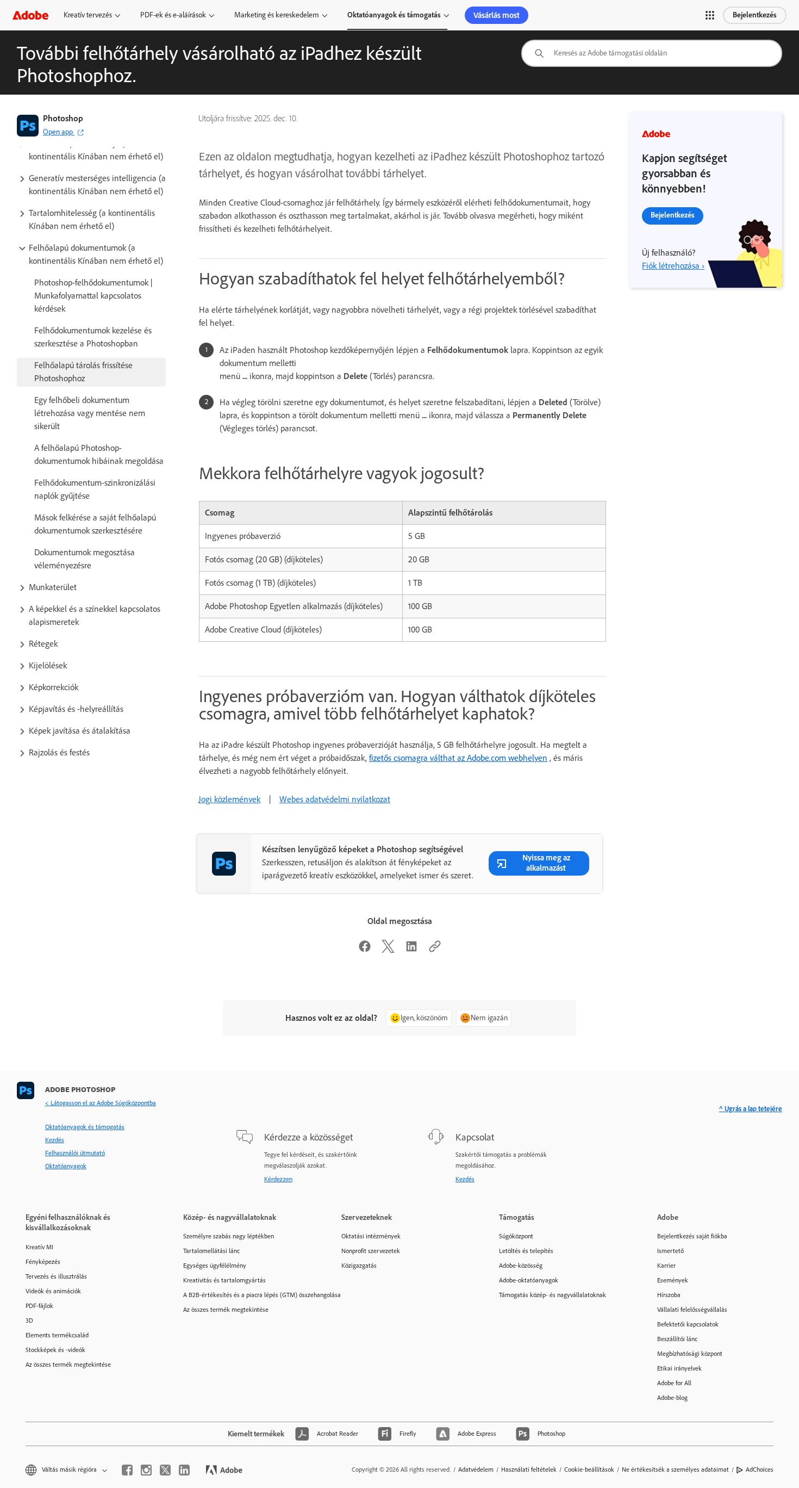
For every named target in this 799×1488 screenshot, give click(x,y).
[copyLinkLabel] (434, 950)
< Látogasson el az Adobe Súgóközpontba (100, 1103)
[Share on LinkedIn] (411, 950)
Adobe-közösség (520, 1265)
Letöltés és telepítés (526, 1251)
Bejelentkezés (755, 15)
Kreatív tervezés (88, 15)
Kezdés (54, 1140)
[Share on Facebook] (364, 950)
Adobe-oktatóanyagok (528, 1280)
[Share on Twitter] (388, 950)
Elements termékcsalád (57, 1335)
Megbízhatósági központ (689, 1353)
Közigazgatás (359, 1265)
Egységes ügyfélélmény (214, 1265)
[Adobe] (30, 15)
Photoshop (63, 118)
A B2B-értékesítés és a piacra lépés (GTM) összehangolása (245, 1295)
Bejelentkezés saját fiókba (692, 1236)
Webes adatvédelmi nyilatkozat (334, 799)
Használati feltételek (529, 1469)
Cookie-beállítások (589, 1469)
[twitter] (165, 1470)
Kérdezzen (278, 1179)
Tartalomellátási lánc (211, 1251)
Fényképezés (43, 1262)
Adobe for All (674, 1383)
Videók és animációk (53, 1291)
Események (672, 1280)
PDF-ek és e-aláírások (173, 15)
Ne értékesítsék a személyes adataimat (675, 1469)
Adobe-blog (672, 1398)
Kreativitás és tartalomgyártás (224, 1280)
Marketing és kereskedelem (276, 15)
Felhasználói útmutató (75, 1153)
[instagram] (146, 1470)
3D (29, 1320)
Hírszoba (669, 1295)
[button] (710, 15)
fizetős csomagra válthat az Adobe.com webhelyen (458, 758)
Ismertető (670, 1251)
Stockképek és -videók (55, 1350)
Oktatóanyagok (65, 1166)
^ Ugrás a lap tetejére (750, 1109)
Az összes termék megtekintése (68, 1364)
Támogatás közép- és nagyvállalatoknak (552, 1295)
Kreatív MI (39, 1247)
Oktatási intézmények (371, 1236)
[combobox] (651, 53)
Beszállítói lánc (677, 1339)
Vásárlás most (496, 15)
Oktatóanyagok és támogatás (394, 15)
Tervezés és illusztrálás (56, 1276)
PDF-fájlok (39, 1306)
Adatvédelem (476, 1469)
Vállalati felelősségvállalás (692, 1309)
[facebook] (127, 1470)
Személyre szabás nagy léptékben (228, 1236)
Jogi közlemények (229, 799)
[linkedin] (184, 1470)
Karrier (666, 1265)
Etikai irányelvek (679, 1368)
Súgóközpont (516, 1236)
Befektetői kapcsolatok (688, 1324)
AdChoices (759, 1469)
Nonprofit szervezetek (370, 1251)
